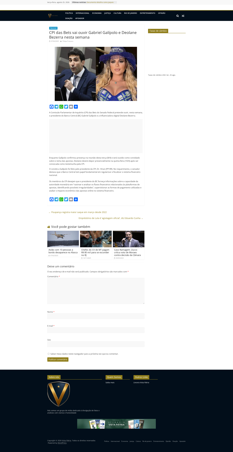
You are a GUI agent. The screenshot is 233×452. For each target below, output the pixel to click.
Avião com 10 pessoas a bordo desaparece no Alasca (63, 251)
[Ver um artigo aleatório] (183, 15)
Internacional (82, 13)
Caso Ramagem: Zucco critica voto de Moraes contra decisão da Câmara (127, 252)
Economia (96, 13)
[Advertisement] (96, 136)
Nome (50, 312)
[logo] (58, 382)
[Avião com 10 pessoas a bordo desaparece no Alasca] (63, 232)
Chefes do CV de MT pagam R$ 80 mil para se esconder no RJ (95, 252)
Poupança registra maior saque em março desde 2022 (78, 212)
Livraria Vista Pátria (141, 382)
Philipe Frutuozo (67, 41)
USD (164, 75)
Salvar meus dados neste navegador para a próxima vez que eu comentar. (84, 354)
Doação (68, 18)
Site (49, 340)
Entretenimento (147, 13)
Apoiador (79, 18)
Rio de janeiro (130, 13)
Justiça (107, 13)
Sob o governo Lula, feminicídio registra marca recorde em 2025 (100, 3)
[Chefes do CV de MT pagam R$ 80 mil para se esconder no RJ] (96, 232)
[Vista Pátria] (52, 16)
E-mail (50, 326)
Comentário (53, 276)
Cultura (117, 13)
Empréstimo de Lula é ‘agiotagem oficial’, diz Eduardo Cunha (111, 218)
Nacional (53, 28)
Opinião (161, 13)
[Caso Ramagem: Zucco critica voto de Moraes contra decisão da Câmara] (128, 232)
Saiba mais (110, 382)
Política (69, 13)
